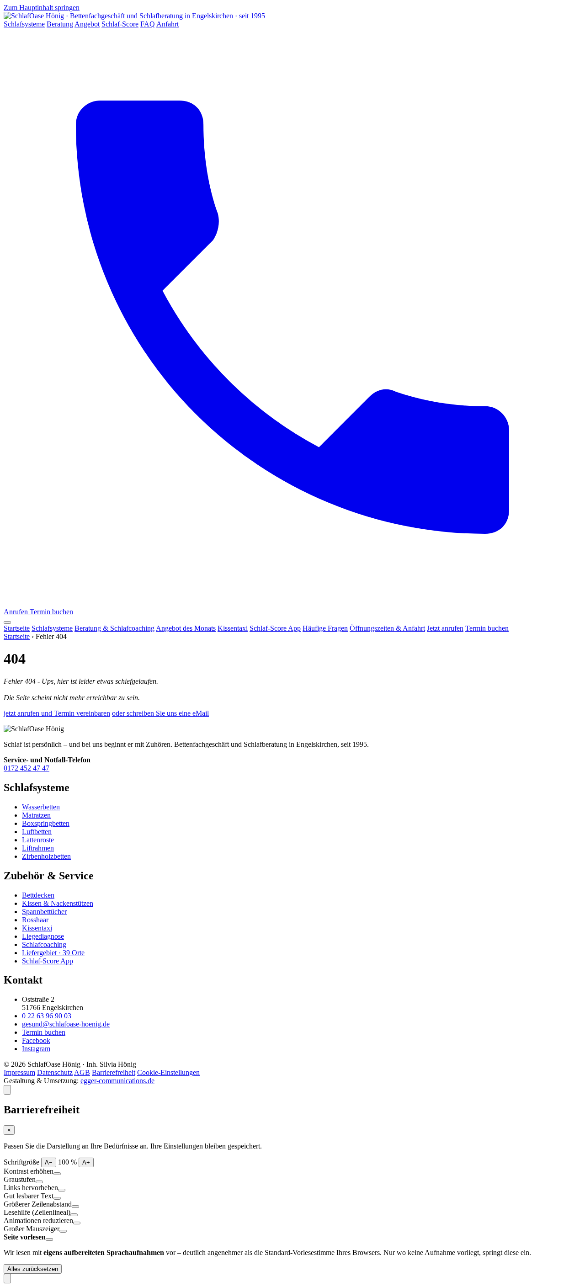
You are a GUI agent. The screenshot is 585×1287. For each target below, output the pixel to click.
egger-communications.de (117, 1081)
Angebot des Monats (186, 628)
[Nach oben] (7, 1278)
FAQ (147, 24)
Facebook (36, 1040)
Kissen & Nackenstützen (57, 903)
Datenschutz (55, 1072)
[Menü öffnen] (7, 622)
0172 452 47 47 (26, 768)
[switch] (57, 1173)
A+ (86, 1162)
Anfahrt (167, 24)
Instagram (36, 1049)
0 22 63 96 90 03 (46, 1016)
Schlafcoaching (44, 944)
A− (49, 1162)
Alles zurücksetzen (32, 1269)
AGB (82, 1072)
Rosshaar (35, 920)
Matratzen (36, 815)
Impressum (19, 1072)
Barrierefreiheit (113, 1072)
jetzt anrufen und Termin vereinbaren (57, 713)
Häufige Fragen (325, 628)
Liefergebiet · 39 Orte (53, 953)
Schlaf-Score (119, 24)
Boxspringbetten (45, 823)
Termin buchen (51, 612)
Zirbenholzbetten (46, 856)
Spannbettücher (44, 911)
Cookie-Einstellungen (168, 1072)
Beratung (60, 24)
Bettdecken (38, 895)
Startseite (17, 628)
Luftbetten (37, 831)
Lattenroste (38, 840)
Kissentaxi (233, 628)
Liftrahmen (38, 848)
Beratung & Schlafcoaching (114, 628)
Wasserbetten (41, 807)
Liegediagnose (43, 936)
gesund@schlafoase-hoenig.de (66, 1024)
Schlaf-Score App (275, 628)
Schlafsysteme (24, 24)
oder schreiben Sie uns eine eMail (160, 713)
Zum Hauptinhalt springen (42, 7)
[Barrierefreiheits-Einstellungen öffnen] (7, 1090)
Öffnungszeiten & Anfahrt (387, 628)
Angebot (87, 24)
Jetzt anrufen (445, 628)
